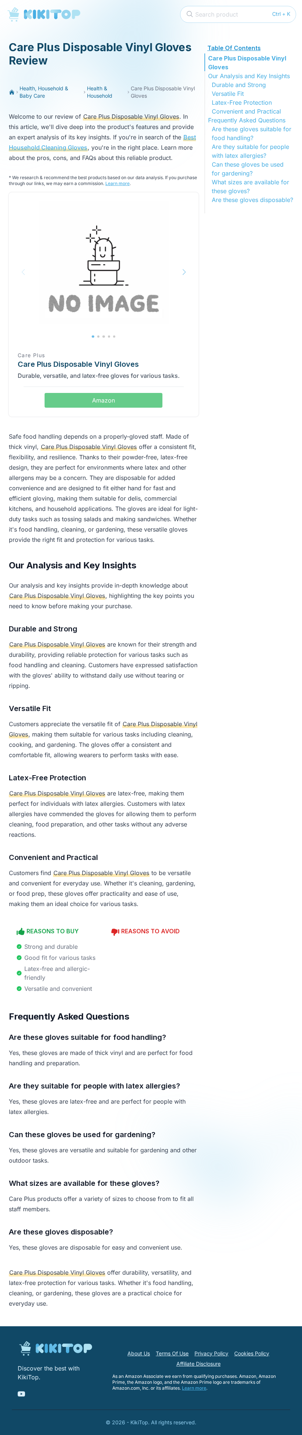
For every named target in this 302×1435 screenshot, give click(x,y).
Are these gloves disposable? (252, 199)
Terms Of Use (172, 1353)
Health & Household (99, 92)
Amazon (103, 400)
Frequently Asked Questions (246, 120)
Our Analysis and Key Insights (249, 76)
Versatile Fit (228, 93)
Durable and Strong (239, 84)
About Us (138, 1353)
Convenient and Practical (246, 111)
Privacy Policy (211, 1353)
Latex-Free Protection (242, 102)
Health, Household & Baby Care (44, 92)
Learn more (117, 183)
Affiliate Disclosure (198, 1364)
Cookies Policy (251, 1353)
